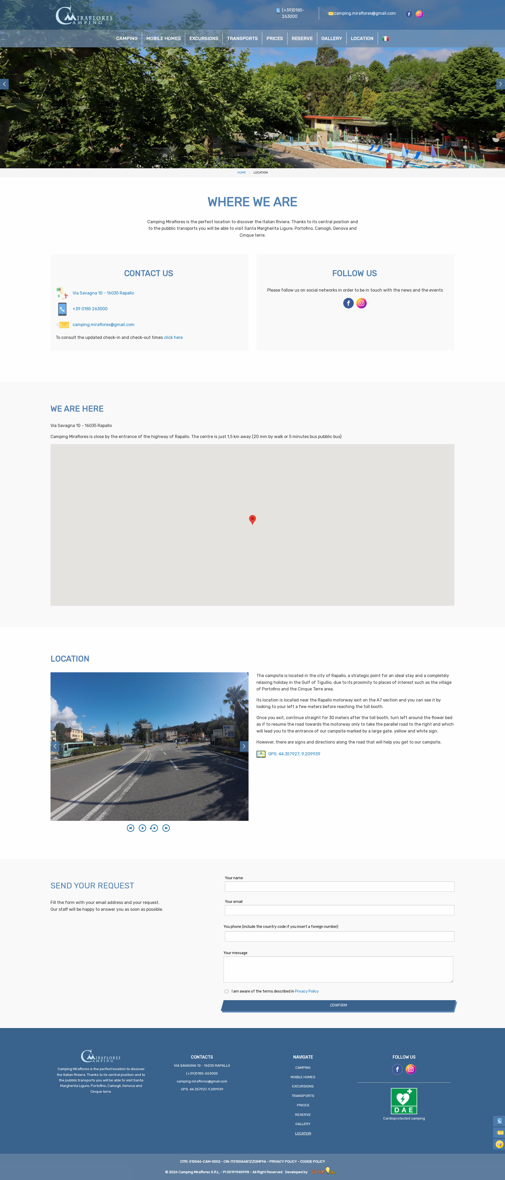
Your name (234, 878)
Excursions (303, 1086)
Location (303, 1133)
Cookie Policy (312, 1161)
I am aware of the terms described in (275, 991)
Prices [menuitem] (274, 38)
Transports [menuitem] (242, 38)
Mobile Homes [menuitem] (163, 38)
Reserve (303, 1115)
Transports (303, 1096)
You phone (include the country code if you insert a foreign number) (281, 926)
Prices (303, 1105)
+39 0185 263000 (90, 308)
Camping (303, 1068)
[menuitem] (385, 38)
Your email (234, 901)
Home (242, 172)
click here (173, 337)
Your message (236, 953)
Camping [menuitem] (127, 38)
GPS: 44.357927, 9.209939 (294, 753)
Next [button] (500, 84)
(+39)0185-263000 (202, 1073)
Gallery (303, 1124)
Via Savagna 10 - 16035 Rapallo (103, 293)
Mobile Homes (303, 1077)
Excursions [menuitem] (203, 38)
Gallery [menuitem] (331, 38)
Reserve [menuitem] (302, 38)
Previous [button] (4, 84)
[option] (252, 84)
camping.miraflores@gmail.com (103, 324)
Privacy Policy (307, 991)
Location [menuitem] (362, 38)
